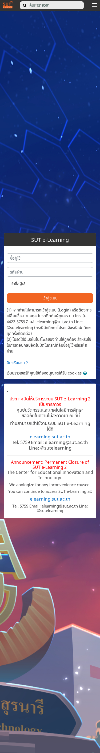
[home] (8, 4)
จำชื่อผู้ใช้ (18, 283)
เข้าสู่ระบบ (50, 298)
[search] (24, 5)
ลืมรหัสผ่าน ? (17, 362)
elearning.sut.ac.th (50, 436)
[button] (86, 373)
